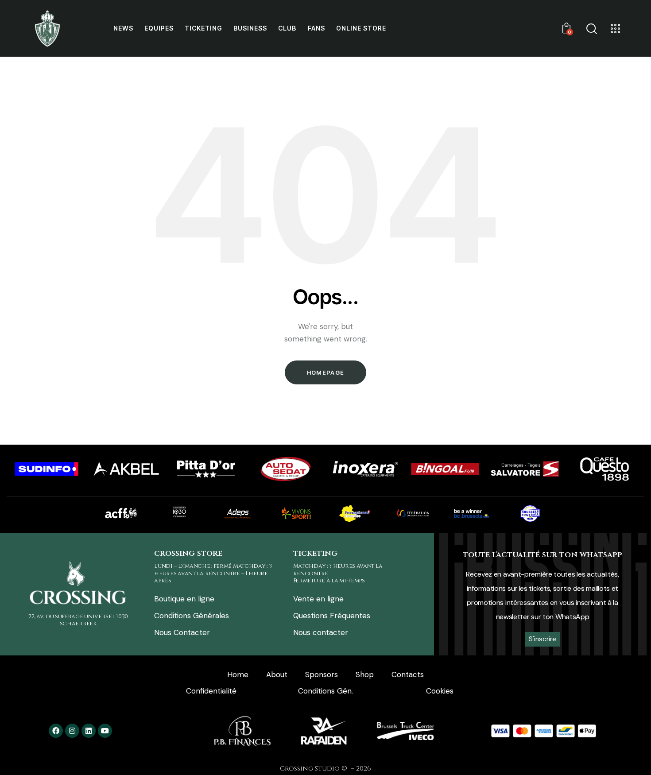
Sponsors (321, 674)
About (276, 674)
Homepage (325, 372)
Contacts (407, 674)
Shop (365, 674)
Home (237, 674)
